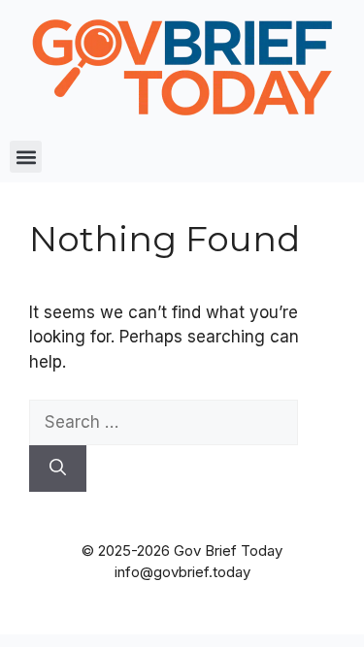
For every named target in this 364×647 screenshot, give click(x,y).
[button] (26, 157)
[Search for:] (163, 422)
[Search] (57, 468)
